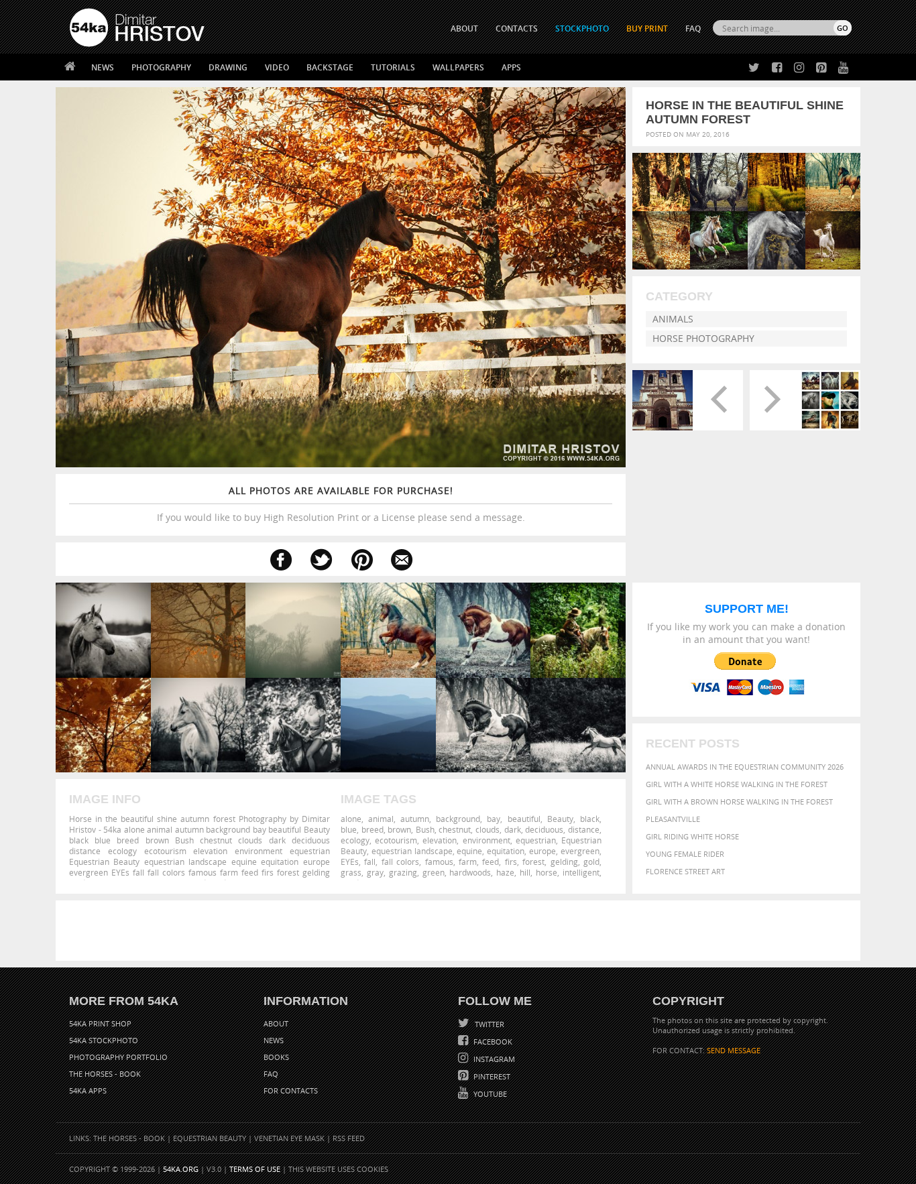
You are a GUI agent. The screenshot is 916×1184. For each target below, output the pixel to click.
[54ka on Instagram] (796, 68)
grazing (403, 872)
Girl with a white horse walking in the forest (736, 784)
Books (276, 1057)
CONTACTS (517, 28)
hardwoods (470, 872)
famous (439, 861)
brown (399, 829)
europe (542, 850)
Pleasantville (673, 819)
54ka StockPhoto (103, 1040)
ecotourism (396, 840)
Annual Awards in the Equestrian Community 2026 (745, 767)
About (276, 1023)
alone (351, 818)
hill (525, 872)
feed (490, 861)
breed (372, 829)
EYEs (350, 861)
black (589, 818)
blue (349, 829)
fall (370, 861)
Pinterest (490, 1076)
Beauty (560, 818)
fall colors (400, 861)
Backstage (329, 67)
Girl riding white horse (692, 836)
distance (583, 829)
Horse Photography (703, 338)
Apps (511, 67)
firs (511, 861)
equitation (505, 850)
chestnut (455, 829)
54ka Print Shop (100, 1023)
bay (493, 818)
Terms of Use (254, 1169)
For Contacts (291, 1090)
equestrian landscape (412, 850)
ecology (355, 840)
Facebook (491, 1042)
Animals (672, 318)
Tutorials (393, 67)
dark (512, 829)
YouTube (489, 1094)
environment (486, 840)
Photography (161, 67)
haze (505, 872)
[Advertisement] (461, 930)
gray (375, 872)
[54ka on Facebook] (774, 68)
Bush (425, 829)
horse (546, 872)
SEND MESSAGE (733, 1050)
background (458, 818)
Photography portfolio (118, 1057)
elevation (439, 840)
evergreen (580, 850)
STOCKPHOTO (582, 28)
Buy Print (647, 28)
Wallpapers (458, 67)
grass (351, 872)
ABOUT (464, 28)
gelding (564, 861)
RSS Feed (349, 1138)
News (102, 67)
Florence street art (685, 871)
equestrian (536, 840)
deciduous (544, 829)
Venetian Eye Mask (289, 1138)
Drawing (228, 67)
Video (277, 67)
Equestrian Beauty (209, 1138)
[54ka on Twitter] (751, 68)
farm (468, 861)
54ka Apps (88, 1090)
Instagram (493, 1059)
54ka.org (180, 1169)
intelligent (581, 872)
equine (469, 850)
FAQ (693, 28)
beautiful (524, 818)
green (433, 872)
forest (533, 861)
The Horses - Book (105, 1074)
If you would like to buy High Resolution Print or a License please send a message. (341, 504)
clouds (487, 829)
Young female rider (685, 854)
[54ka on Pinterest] (818, 68)
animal (381, 818)
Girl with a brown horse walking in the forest (739, 801)
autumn (414, 818)
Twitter (488, 1024)
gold (591, 861)
